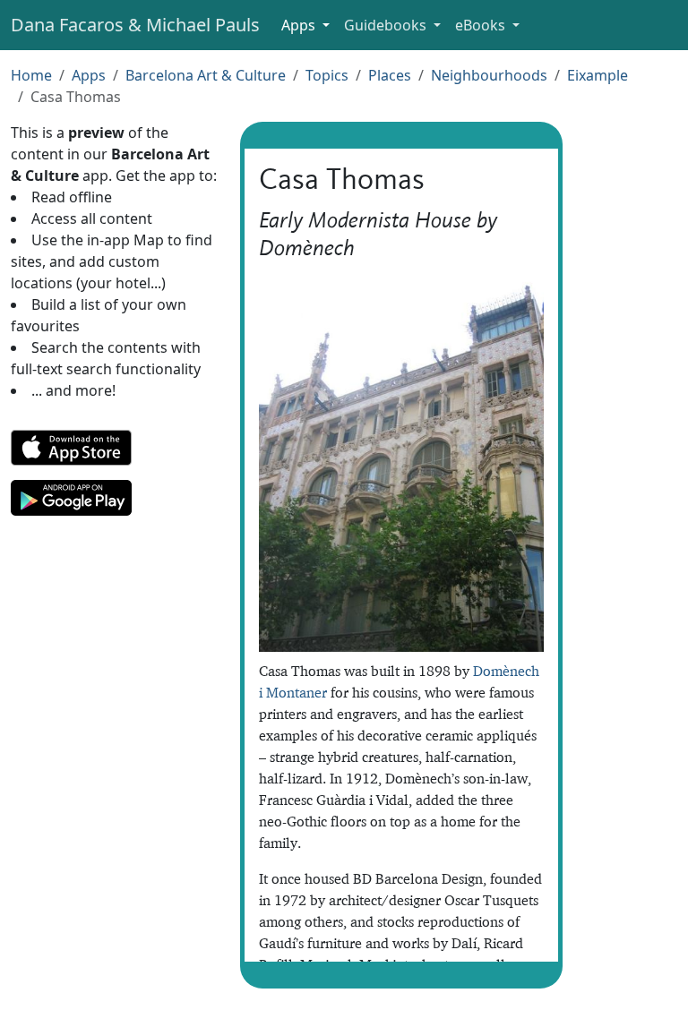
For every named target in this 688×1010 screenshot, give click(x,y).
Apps (89, 75)
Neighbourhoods (489, 75)
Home (31, 75)
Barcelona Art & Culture (205, 75)
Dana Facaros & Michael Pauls (135, 25)
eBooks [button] (482, 25)
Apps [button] (300, 25)
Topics (326, 75)
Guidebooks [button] (387, 25)
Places (389, 75)
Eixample (597, 75)
